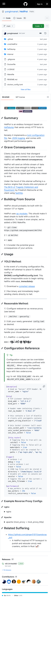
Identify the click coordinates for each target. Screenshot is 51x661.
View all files (25, 89)
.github (10, 39)
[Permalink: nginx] (2, 507)
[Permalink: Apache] (2, 517)
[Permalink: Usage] (2, 254)
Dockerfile (11, 64)
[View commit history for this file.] (45, 33)
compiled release (27, 286)
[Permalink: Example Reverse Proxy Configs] (2, 501)
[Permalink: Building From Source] (2, 199)
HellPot (24, 11)
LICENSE (10, 69)
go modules (21, 213)
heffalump (11, 49)
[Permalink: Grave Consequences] (2, 147)
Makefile (10, 74)
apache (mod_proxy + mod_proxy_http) (25, 522)
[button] (44, 386)
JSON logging (18, 138)
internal (10, 54)
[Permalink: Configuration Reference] (2, 348)
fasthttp (19, 193)
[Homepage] (25, 4)
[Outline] (48, 97)
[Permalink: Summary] (2, 118)
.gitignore (11, 59)
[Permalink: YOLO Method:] (2, 261)
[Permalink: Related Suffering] (2, 528)
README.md (12, 79)
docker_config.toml (15, 84)
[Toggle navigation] (4, 4)
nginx (8, 511)
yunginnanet (11, 11)
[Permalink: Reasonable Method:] (2, 303)
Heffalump (9, 127)
